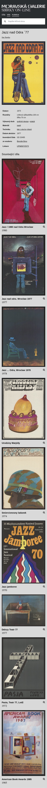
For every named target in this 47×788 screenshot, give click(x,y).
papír (19, 125)
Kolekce (15, 15)
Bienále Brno (22, 141)
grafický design (23, 121)
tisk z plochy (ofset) (24, 129)
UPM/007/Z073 (23, 146)
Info (8, 15)
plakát (32, 121)
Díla (3, 15)
